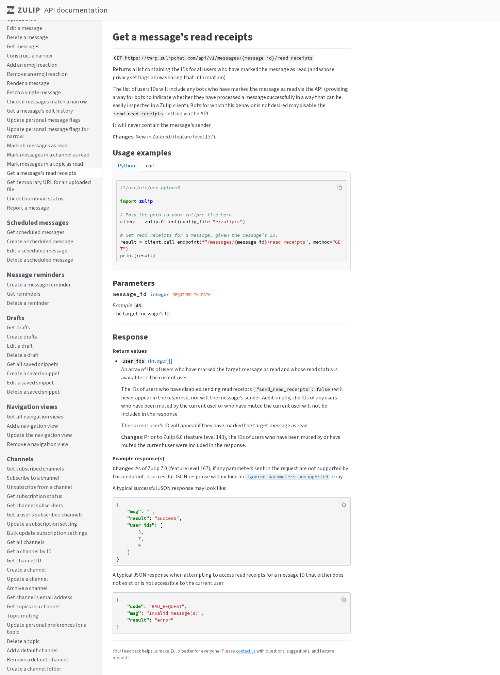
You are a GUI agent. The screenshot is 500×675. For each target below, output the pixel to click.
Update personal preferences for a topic (46, 629)
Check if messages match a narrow (47, 101)
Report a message (28, 207)
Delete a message (27, 37)
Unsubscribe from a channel (39, 487)
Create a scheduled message (40, 241)
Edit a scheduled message (37, 250)
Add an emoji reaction (32, 64)
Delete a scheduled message (40, 260)
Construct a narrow (29, 55)
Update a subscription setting (42, 524)
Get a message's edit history (40, 110)
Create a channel (26, 570)
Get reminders (23, 293)
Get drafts (18, 327)
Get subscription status (34, 496)
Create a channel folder (34, 669)
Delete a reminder (28, 303)
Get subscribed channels (35, 469)
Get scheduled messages (36, 232)
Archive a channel (27, 588)
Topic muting (22, 616)
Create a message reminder (39, 284)
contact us (245, 651)
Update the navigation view (39, 435)
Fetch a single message (34, 92)
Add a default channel (32, 650)
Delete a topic (23, 641)
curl (150, 165)
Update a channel (27, 579)
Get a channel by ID (29, 551)
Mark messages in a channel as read (48, 154)
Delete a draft (22, 355)
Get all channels (26, 542)
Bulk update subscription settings (47, 533)
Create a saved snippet (33, 373)
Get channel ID (24, 560)
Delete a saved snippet (33, 392)
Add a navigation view (32, 425)
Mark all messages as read (37, 145)
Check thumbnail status (35, 198)
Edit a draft (20, 346)
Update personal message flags (44, 120)
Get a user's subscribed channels (45, 514)
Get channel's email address (39, 597)
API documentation (76, 10)
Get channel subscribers (35, 505)
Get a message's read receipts (41, 173)
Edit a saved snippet (30, 382)
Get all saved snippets (33, 364)
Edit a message (24, 28)
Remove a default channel (37, 659)
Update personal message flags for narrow (47, 133)
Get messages (23, 46)
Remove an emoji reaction (37, 74)
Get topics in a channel (33, 606)
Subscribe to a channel (33, 478)
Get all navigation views (35, 416)
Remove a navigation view (37, 444)
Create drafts (22, 337)
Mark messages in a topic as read (45, 163)
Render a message (28, 83)
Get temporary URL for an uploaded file (49, 186)
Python (126, 165)
